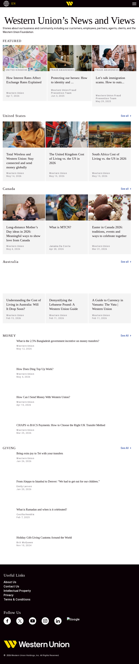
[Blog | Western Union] (69, 4)
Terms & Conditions (17, 599)
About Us (10, 582)
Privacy (8, 595)
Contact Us (11, 586)
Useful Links (14, 575)
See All (125, 335)
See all (125, 115)
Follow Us (12, 612)
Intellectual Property (17, 590)
